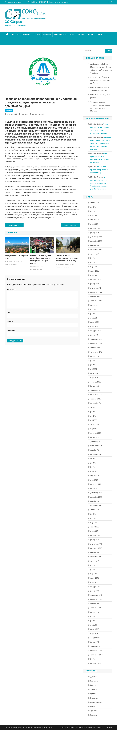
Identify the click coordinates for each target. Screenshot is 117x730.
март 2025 (94, 275)
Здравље (93, 689)
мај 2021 (93, 471)
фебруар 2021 (95, 484)
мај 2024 (93, 318)
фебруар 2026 (95, 228)
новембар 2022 (96, 395)
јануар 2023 (94, 386)
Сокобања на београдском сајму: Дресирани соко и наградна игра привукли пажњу (41, 259)
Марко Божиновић (11, 264)
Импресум (91, 727)
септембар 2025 (96, 250)
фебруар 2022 (95, 433)
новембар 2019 (96, 548)
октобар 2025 (95, 245)
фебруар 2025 (95, 279)
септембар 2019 (96, 557)
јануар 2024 (94, 335)
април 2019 (94, 578)
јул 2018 (93, 616)
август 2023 (94, 356)
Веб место (11, 331)
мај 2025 (93, 267)
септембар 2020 (96, 505)
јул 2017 (93, 659)
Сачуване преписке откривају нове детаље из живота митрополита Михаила (100, 106)
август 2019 (94, 561)
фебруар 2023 (95, 382)
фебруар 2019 (95, 587)
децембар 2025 (96, 237)
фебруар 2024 (95, 331)
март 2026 (94, 224)
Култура (37, 34)
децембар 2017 (96, 646)
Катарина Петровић (36, 269)
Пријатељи (100, 727)
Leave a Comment (38, 114)
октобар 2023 (95, 348)
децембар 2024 (96, 288)
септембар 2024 (96, 301)
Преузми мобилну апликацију (58, 2)
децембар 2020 (96, 493)
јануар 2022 (94, 437)
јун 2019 (93, 569)
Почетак (63, 727)
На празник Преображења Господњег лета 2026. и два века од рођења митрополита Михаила (101, 143)
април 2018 (94, 629)
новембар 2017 (96, 650)
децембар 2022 (96, 390)
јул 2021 (93, 463)
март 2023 (94, 377)
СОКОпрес (13, 21)
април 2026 (94, 220)
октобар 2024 (95, 297)
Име (9, 312)
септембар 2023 (96, 352)
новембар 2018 (96, 599)
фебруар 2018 (95, 638)
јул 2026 (93, 207)
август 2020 (94, 510)
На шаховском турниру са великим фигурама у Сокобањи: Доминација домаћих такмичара (99, 183)
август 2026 (94, 203)
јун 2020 (93, 518)
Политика (47, 34)
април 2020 (94, 527)
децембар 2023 (96, 339)
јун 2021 (93, 467)
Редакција (24, 114)
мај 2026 (93, 215)
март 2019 (94, 582)
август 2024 (94, 305)
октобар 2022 (95, 399)
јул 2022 (93, 412)
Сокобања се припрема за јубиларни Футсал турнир (99, 170)
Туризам (93, 711)
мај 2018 (93, 625)
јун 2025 (93, 262)
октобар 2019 (95, 552)
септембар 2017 (96, 655)
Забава (90, 34)
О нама (99, 34)
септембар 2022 (96, 403)
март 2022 (94, 429)
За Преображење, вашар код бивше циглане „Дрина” (71, 225)
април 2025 (94, 271)
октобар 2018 (95, 604)
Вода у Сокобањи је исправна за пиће (16, 257)
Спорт (72, 34)
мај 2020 (93, 523)
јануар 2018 (94, 642)
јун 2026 (93, 211)
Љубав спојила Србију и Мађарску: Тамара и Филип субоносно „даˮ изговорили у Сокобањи (101, 68)
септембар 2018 (96, 608)
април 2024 (94, 322)
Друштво (15, 34)
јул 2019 (93, 565)
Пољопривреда (60, 34)
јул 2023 (93, 361)
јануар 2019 (94, 591)
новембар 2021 (96, 446)
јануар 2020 (94, 540)
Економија (26, 34)
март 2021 (94, 480)
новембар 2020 (96, 497)
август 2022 (94, 407)
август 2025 (94, 254)
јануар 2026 (94, 233)
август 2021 (94, 459)
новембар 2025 (96, 241)
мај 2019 (93, 574)
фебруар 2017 (95, 663)
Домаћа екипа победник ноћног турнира (16, 225)
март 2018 (94, 633)
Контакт (109, 727)
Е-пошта (10, 321)
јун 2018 (93, 621)
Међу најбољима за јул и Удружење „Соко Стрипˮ (99, 89)
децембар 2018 (96, 595)
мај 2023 (93, 369)
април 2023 (94, 373)
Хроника (81, 34)
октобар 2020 (95, 501)
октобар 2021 (95, 450)
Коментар (11, 290)
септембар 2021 (96, 454)
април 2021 (94, 476)
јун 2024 (93, 314)
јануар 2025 (94, 284)
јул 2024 (93, 309)
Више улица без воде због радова (100, 96)
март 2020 (94, 531)
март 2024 (94, 326)
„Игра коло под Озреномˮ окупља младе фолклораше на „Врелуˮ (100, 80)
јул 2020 (93, 514)
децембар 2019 (96, 544)
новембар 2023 (96, 343)
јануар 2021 (94, 488)
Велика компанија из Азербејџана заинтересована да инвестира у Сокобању (67, 258)
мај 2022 (93, 420)
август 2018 (94, 612)
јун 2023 (93, 365)
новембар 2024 (96, 292)
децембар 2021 (96, 441)
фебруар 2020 (95, 535)
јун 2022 (93, 416)
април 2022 (94, 424)
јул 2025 (93, 258)
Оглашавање (80, 727)
